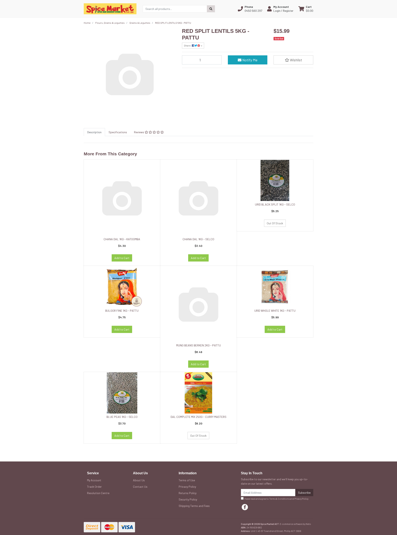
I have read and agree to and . (276, 498)
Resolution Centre (98, 493)
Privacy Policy (187, 486)
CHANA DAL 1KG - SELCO (198, 239)
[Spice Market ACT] (110, 8)
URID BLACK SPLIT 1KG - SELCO (275, 204)
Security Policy (188, 499)
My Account (94, 480)
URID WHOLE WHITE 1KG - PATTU (274, 310)
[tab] (94, 132)
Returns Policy (187, 493)
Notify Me (249, 60)
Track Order (94, 486)
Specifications (118, 132)
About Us (139, 480)
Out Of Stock (275, 223)
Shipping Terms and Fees (194, 506)
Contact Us (140, 486)
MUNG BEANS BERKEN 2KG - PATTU (198, 345)
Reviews (139, 132)
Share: (188, 45)
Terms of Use (187, 480)
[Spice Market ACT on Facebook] (245, 507)
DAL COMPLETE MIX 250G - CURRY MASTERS (198, 416)
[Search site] (211, 8)
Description (94, 132)
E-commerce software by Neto (295, 524)
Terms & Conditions (279, 498)
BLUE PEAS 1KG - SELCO (122, 416)
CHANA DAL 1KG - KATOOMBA (122, 239)
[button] (250, 8)
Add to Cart (121, 258)
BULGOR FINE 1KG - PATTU (122, 310)
